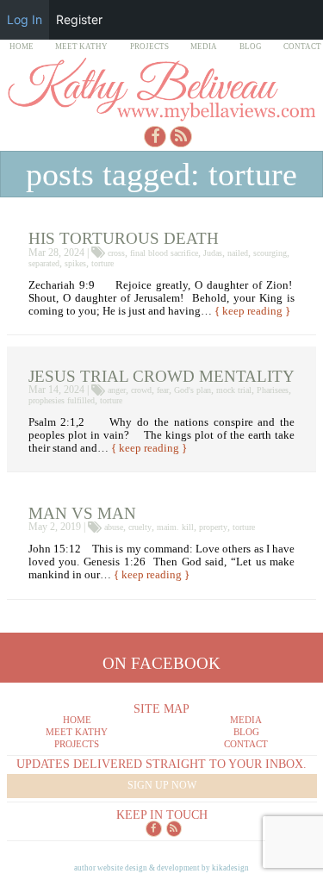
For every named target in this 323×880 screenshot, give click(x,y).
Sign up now (161, 785)
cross (116, 253)
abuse (113, 527)
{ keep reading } (252, 311)
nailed (237, 253)
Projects (149, 46)
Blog (250, 46)
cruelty (140, 527)
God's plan (192, 390)
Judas (212, 253)
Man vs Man (82, 513)
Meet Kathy (81, 46)
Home (21, 46)
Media (203, 46)
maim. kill (175, 527)
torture (102, 263)
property (213, 527)
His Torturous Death (123, 238)
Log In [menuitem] (24, 19)
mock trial (234, 390)
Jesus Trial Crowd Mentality (161, 376)
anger (117, 390)
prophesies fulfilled (61, 400)
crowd (141, 390)
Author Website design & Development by (161, 868)
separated (43, 263)
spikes (75, 263)
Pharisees (273, 390)
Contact (302, 46)
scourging (270, 253)
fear (163, 390)
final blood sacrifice (164, 253)
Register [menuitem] (79, 19)
